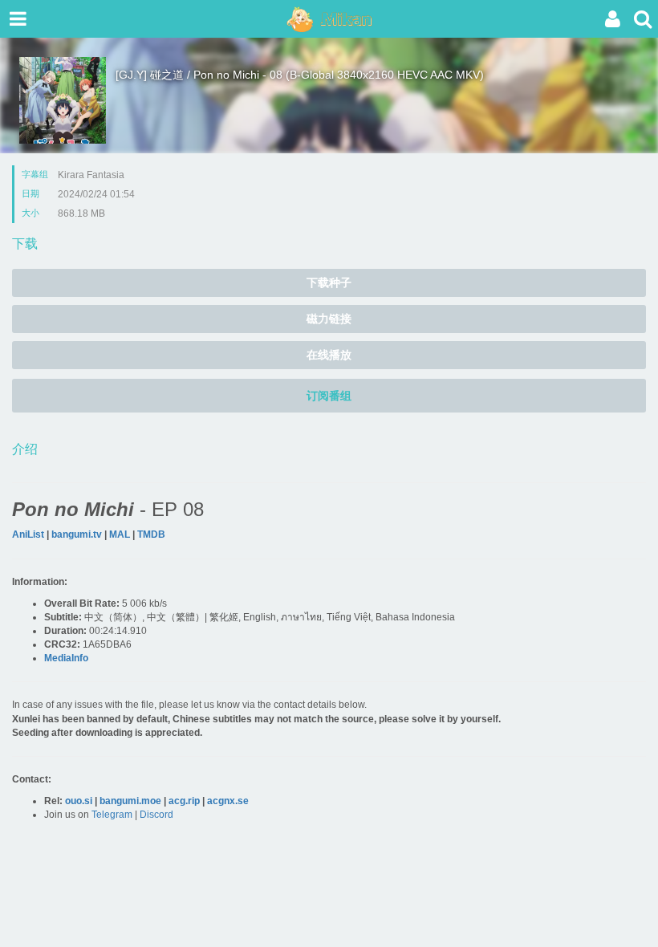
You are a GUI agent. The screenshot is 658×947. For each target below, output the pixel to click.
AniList (28, 534)
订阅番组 (329, 395)
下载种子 (329, 282)
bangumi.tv (76, 534)
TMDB (151, 534)
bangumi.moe (130, 801)
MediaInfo (66, 658)
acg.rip (184, 801)
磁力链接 (329, 318)
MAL (119, 534)
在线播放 (329, 354)
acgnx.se (228, 801)
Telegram (111, 814)
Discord (156, 814)
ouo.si (78, 801)
